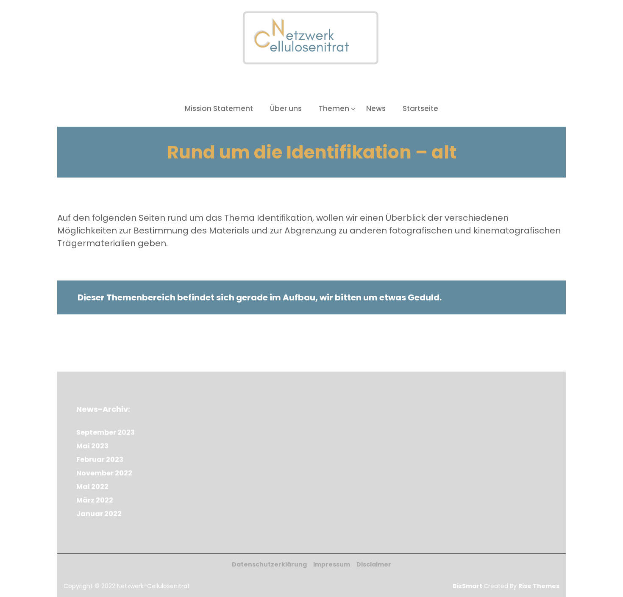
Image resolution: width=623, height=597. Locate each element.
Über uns (286, 108)
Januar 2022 (99, 514)
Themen (334, 108)
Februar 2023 (99, 459)
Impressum (331, 564)
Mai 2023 (92, 446)
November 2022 (104, 473)
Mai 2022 (92, 486)
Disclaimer (373, 564)
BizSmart (468, 586)
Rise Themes (538, 586)
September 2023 (105, 432)
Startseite (420, 108)
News (376, 108)
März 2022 (94, 500)
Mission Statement (219, 108)
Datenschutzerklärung (269, 564)
